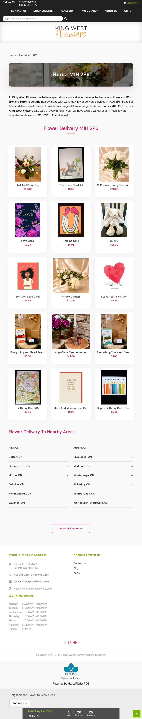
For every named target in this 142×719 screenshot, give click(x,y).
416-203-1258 (22, 574)
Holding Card (71, 240)
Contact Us (18, 10)
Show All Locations (71, 528)
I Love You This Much (114, 296)
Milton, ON (15, 475)
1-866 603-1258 (40, 574)
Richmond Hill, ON (20, 493)
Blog (76, 568)
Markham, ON (81, 466)
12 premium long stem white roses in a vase (114, 185)
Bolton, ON (16, 457)
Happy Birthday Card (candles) (114, 408)
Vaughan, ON (17, 503)
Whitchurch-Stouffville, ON (90, 503)
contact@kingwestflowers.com (31, 581)
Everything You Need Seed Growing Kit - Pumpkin (27, 352)
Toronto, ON (20, 703)
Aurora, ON (80, 448)
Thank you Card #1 (71, 185)
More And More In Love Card (71, 408)
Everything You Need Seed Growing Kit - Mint (114, 352)
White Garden (71, 296)
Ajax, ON (14, 448)
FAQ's (77, 573)
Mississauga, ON (83, 475)
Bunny (114, 240)
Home (12, 55)
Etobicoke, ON (82, 457)
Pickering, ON (81, 484)
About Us (111, 10)
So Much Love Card (28, 296)
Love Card (27, 240)
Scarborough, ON (84, 493)
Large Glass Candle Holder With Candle (71, 352)
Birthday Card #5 (28, 408)
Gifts (127, 10)
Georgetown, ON (19, 466)
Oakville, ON (16, 484)
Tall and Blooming (28, 185)
